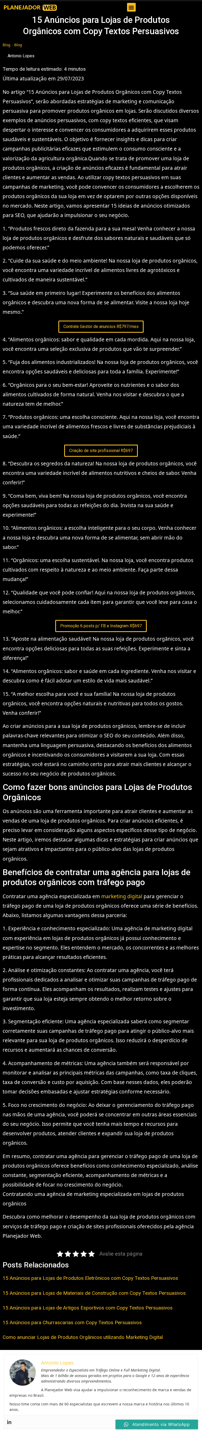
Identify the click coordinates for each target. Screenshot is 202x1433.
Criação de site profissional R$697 (101, 450)
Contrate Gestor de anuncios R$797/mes (101, 326)
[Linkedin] (9, 1422)
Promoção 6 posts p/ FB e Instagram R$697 (101, 625)
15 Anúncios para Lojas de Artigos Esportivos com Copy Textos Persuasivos (88, 1308)
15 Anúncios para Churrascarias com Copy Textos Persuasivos (72, 1322)
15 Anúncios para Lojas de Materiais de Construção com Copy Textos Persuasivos (94, 1293)
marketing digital (121, 896)
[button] (131, 7)
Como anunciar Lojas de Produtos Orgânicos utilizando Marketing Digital (83, 1337)
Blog (6, 44)
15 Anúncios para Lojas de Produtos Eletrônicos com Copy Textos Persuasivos (90, 1278)
